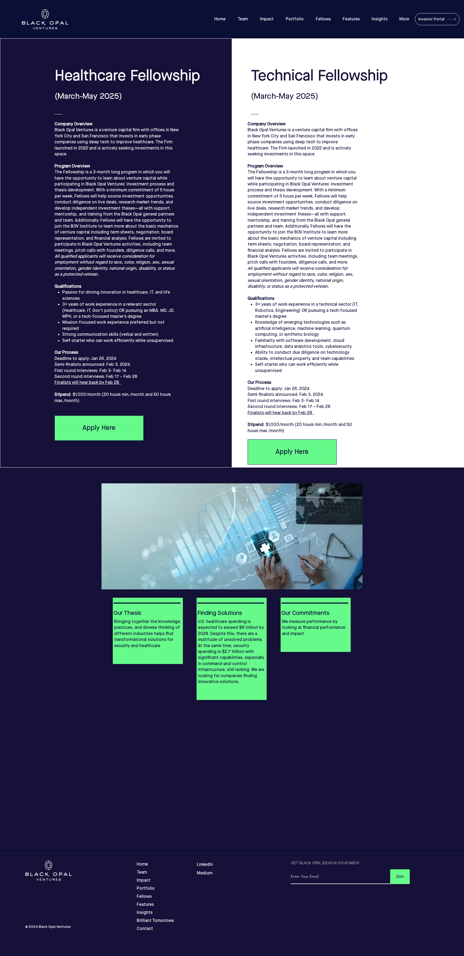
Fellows (144, 896)
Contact (145, 928)
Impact (143, 880)
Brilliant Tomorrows (146, 920)
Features (145, 904)
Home (142, 864)
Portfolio (146, 888)
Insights (145, 912)
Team (142, 872)
